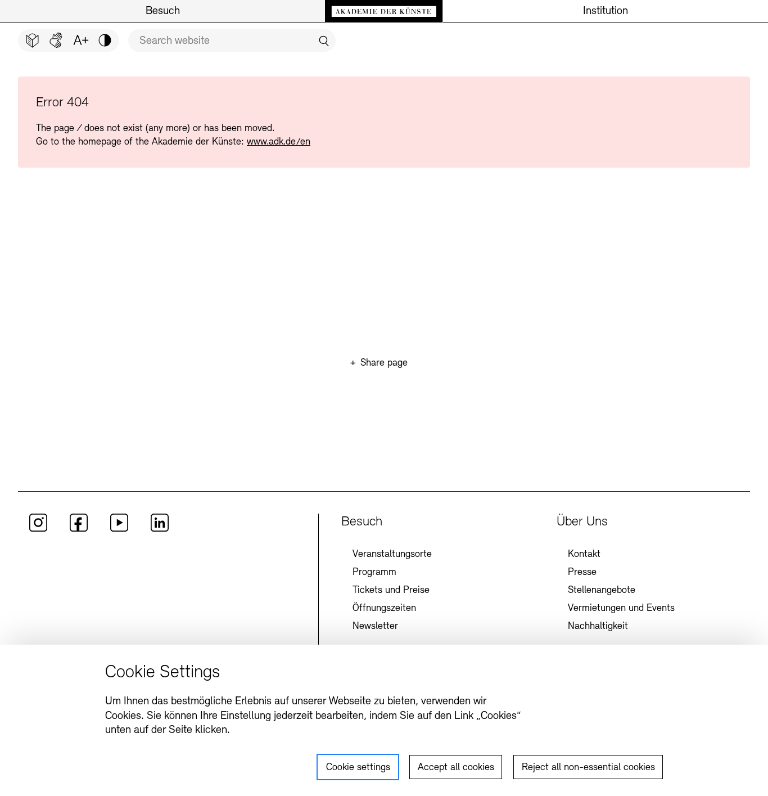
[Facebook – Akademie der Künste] (79, 529)
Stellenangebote (601, 591)
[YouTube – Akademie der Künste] (119, 529)
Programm (374, 573)
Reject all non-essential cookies (588, 768)
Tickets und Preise (391, 591)
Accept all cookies (456, 768)
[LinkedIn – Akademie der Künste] (160, 529)
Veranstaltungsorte (392, 555)
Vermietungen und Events (621, 609)
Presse (582, 573)
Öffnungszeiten (384, 609)
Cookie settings (358, 768)
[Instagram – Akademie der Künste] (38, 529)
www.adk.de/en (278, 142)
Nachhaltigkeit (598, 627)
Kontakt (584, 555)
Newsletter (375, 627)
